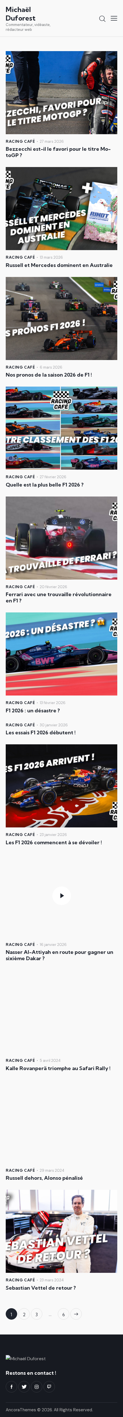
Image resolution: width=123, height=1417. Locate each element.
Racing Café (20, 141)
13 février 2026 (53, 702)
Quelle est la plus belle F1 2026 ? (45, 485)
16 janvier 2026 (53, 944)
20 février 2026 (53, 586)
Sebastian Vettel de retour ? (41, 1288)
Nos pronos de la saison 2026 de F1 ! (49, 375)
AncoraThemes (21, 1410)
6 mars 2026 (51, 367)
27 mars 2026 (52, 141)
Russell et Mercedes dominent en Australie (59, 265)
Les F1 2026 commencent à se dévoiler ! (54, 842)
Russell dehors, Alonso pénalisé (44, 1178)
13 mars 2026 (51, 257)
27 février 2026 (53, 477)
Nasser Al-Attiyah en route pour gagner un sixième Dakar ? (59, 955)
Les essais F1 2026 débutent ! (41, 732)
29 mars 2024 (52, 1170)
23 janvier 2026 (53, 834)
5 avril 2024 (50, 1060)
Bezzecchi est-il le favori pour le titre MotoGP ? (58, 152)
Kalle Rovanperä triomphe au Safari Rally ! (58, 1068)
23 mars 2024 (52, 1280)
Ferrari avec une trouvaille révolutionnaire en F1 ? (59, 597)
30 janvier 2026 (54, 725)
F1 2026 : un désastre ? (33, 711)
